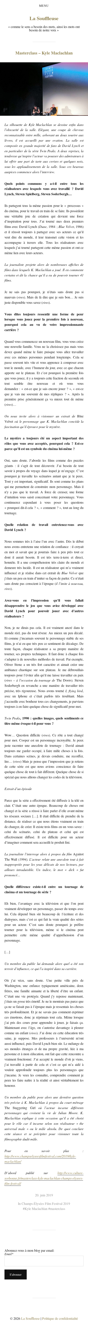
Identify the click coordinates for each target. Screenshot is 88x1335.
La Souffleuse (44, 18)
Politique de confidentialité (60, 1318)
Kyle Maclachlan (36, 1208)
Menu (44, 5)
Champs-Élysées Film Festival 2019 (46, 1203)
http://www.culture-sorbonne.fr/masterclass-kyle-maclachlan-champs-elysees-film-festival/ (44, 1178)
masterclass (57, 1208)
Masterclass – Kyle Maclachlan (44, 53)
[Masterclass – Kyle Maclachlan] (44, 89)
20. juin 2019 (44, 1195)
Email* (8, 1254)
